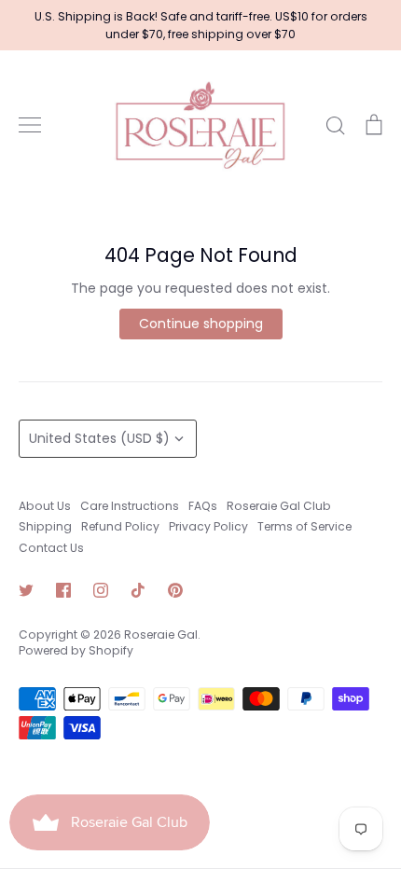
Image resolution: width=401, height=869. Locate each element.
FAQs (202, 506)
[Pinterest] (175, 590)
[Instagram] (100, 590)
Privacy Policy (208, 526)
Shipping (45, 526)
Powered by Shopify (76, 650)
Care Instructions (129, 506)
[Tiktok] (138, 590)
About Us (45, 506)
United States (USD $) (99, 438)
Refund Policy (120, 526)
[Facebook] (63, 590)
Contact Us (51, 548)
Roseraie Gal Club (279, 506)
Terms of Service (304, 526)
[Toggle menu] (29, 125)
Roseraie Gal (161, 634)
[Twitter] (26, 590)
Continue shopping (201, 323)
